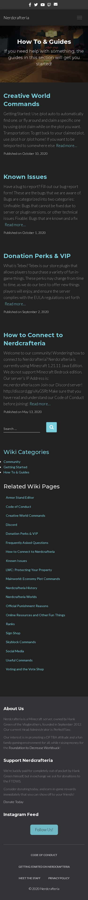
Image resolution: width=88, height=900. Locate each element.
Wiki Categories (26, 452)
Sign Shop (13, 633)
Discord (11, 525)
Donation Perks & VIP (37, 255)
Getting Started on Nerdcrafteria (44, 866)
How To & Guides (16, 472)
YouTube (43, 5)
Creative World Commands (25, 515)
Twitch (49, 5)
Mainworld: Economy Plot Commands (33, 579)
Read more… (66, 145)
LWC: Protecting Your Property (29, 570)
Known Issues (25, 176)
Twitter (36, 5)
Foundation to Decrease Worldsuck (34, 748)
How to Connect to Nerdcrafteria (30, 551)
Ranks (10, 624)
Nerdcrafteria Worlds (21, 597)
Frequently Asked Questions (27, 543)
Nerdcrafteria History (21, 588)
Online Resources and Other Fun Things (35, 615)
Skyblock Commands (21, 642)
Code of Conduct (18, 507)
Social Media (15, 651)
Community (12, 462)
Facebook (30, 5)
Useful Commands (19, 660)
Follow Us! (44, 829)
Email (56, 6)
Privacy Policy (58, 878)
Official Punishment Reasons (27, 606)
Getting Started (15, 467)
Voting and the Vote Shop (25, 669)
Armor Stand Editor (20, 497)
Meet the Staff (30, 878)
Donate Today (13, 802)
